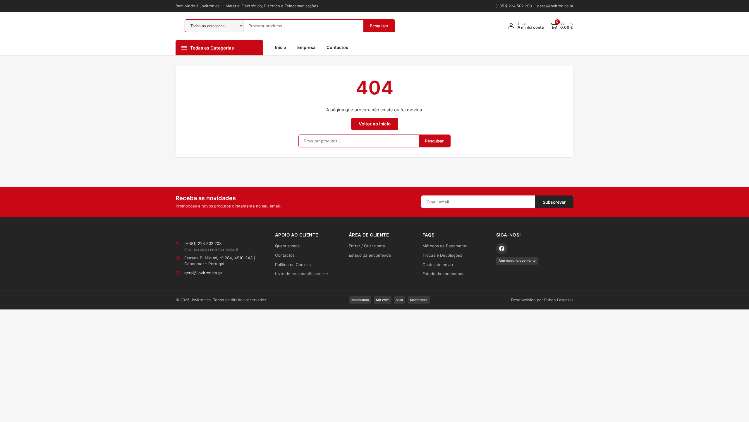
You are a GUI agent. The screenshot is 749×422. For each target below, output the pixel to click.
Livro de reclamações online (301, 273)
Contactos (337, 47)
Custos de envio (437, 264)
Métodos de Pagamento (445, 246)
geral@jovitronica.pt (555, 6)
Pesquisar (379, 25)
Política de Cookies (293, 264)
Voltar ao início (375, 124)
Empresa (306, 47)
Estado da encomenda (370, 255)
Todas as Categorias (212, 48)
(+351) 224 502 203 (513, 6)
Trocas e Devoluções (442, 255)
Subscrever (554, 202)
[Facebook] (501, 248)
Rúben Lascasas (558, 299)
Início (280, 47)
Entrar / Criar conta (367, 246)
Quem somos (287, 246)
